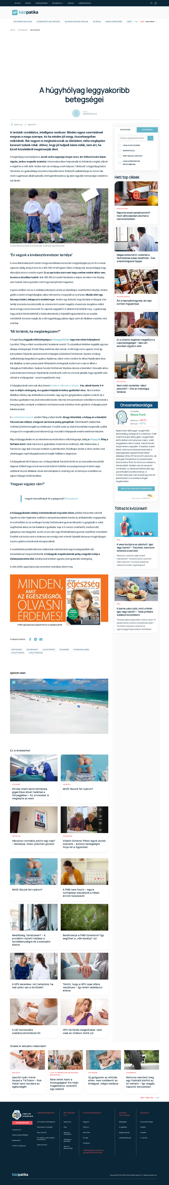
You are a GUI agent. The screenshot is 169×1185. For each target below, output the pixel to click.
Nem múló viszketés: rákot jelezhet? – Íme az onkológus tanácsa (133, 388)
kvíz (119, 540)
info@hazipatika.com (150, 1175)
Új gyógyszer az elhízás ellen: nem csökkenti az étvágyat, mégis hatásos (103, 1080)
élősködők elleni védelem (48, 22)
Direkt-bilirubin (42, 1145)
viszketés (121, 381)
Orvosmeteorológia (22, 22)
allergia (97, 22)
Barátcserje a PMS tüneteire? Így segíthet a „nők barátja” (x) (83, 937)
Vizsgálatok (123, 1127)
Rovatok (28, 3)
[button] (46, 1114)
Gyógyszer (125, 130)
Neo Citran (86, 1132)
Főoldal (12, 30)
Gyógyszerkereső (42, 3)
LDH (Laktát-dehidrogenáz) (46, 1122)
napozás (16, 1073)
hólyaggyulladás (60, 339)
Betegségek (123, 1122)
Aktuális (17, 3)
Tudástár (143, 1132)
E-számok (143, 1138)
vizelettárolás (36, 653)
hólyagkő (16, 784)
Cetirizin (86, 1127)
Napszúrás (67, 1122)
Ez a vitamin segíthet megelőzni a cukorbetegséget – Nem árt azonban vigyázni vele (136, 343)
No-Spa (85, 1138)
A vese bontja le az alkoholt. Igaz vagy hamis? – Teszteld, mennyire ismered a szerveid (135, 547)
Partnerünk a (137, 498)
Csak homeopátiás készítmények (131, 162)
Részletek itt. (71, 498)
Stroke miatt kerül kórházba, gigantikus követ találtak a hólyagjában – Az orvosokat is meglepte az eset (30, 793)
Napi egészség (22, 30)
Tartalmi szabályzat (19, 1146)
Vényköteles (129, 151)
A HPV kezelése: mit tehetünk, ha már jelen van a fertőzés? (32, 986)
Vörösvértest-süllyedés (45, 1127)
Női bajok (16, 836)
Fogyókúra (93, 1073)
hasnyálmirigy (123, 297)
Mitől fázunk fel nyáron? (78, 788)
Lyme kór (131, 22)
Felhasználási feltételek (20, 1135)
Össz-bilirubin (42, 1132)
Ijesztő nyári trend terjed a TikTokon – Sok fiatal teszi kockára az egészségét (26, 1082)
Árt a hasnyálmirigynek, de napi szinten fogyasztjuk (134, 302)
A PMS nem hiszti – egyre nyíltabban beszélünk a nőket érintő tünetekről (81, 892)
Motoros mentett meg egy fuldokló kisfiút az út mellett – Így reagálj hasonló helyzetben (140, 1082)
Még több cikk (147, 1098)
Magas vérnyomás (114, 22)
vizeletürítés (49, 650)
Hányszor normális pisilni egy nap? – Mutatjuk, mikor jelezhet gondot (33, 842)
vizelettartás (17, 653)
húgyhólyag (16, 650)
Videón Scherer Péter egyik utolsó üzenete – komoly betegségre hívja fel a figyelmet (84, 844)
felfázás (66, 784)
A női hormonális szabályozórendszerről (26, 1031)
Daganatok (67, 836)
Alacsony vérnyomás (67, 1133)
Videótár (143, 1127)
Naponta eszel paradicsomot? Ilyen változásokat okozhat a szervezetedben (133, 216)
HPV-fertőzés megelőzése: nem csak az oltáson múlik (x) (82, 1031)
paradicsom (122, 209)
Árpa (65, 1127)
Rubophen (86, 1143)
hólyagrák (95, 439)
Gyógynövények (124, 1132)
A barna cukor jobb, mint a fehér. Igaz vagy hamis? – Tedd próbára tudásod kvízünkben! (135, 611)
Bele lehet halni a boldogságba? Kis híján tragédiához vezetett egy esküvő (64, 1084)
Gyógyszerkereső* (92, 1112)
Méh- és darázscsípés (68, 1147)
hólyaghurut (32, 650)
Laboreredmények (84, 3)
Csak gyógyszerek (131, 145)
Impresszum (16, 1130)
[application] (59, 706)
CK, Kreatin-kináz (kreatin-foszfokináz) (46, 1138)
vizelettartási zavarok (22, 417)
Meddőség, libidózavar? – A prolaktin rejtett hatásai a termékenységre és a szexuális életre (31, 940)
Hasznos (71, 3)
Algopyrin (86, 1122)
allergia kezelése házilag (76, 22)
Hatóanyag (147, 130)
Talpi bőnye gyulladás (67, 1140)
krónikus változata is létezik (64, 385)
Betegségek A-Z (57, 3)
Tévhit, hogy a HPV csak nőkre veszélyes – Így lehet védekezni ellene (82, 987)
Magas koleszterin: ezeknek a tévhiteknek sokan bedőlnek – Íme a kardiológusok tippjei (136, 258)
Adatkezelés (16, 1140)
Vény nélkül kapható (132, 156)
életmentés (131, 1073)
